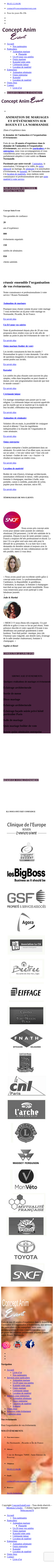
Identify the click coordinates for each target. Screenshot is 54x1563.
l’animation (37, 163)
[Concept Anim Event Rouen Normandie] (15, 1317)
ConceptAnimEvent (21, 1505)
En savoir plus (9, 319)
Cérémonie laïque (11, 394)
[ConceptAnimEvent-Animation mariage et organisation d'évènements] (19, 39)
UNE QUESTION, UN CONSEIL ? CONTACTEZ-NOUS (20, 189)
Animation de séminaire (14, 418)
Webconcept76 (27, 1510)
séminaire (30, 169)
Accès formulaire (14, 1493)
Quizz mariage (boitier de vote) (18, 346)
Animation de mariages (14, 303)
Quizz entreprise (11, 442)
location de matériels (16, 174)
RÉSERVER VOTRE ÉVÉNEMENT (24, 92)
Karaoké (7, 370)
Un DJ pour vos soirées (14, 325)
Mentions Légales (14, 1508)
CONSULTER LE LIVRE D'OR (18, 653)
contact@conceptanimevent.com (21, 8)
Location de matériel (13, 468)
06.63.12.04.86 (14, 3)
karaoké (23, 171)
